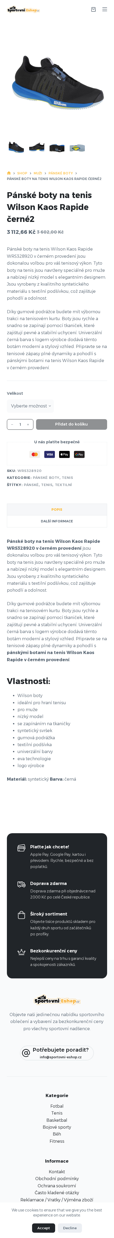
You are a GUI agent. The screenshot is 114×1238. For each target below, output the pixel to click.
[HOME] (9, 173)
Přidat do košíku (71, 424)
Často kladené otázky (57, 1192)
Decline (70, 1228)
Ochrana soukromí (57, 1185)
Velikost (15, 393)
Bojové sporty (57, 1127)
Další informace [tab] (57, 521)
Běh (57, 1134)
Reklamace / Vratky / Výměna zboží (56, 1199)
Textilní (63, 485)
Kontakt (57, 1171)
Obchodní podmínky (57, 1178)
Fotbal (57, 1106)
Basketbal (56, 1120)
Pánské (31, 485)
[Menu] (104, 9)
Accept (43, 1228)
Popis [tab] (56, 509)
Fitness (57, 1141)
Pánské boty (46, 477)
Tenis (67, 477)
